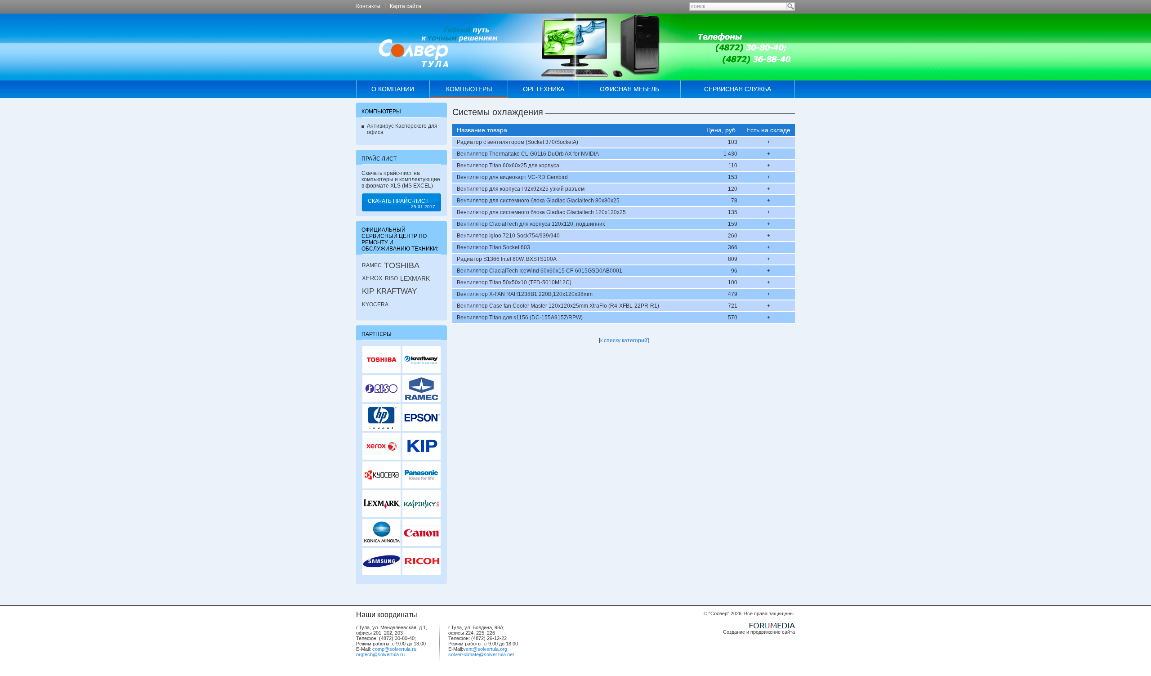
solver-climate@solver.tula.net (481, 654)
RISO (391, 278)
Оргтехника (543, 89)
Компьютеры (469, 89)
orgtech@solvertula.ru (380, 654)
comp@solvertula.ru (394, 649)
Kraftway (396, 291)
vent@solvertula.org (485, 649)
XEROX (372, 278)
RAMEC (372, 265)
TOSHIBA (401, 265)
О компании (392, 89)
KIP (368, 291)
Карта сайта (405, 6)
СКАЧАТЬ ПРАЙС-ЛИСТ (401, 203)
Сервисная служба (737, 89)
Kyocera (375, 304)
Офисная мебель (629, 89)
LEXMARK (415, 278)
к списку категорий (623, 340)
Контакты (368, 6)
